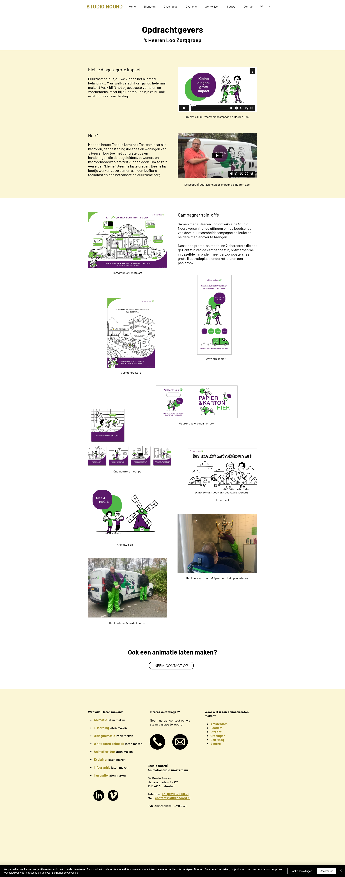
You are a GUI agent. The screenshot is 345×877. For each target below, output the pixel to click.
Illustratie (101, 775)
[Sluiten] (341, 871)
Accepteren (326, 871)
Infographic (102, 767)
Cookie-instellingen (301, 871)
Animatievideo (104, 752)
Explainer (101, 759)
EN (268, 6)
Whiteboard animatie (109, 744)
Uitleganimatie (104, 736)
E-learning (101, 728)
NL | (263, 6)
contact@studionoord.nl (172, 798)
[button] (151, 6)
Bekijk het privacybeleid (65, 872)
